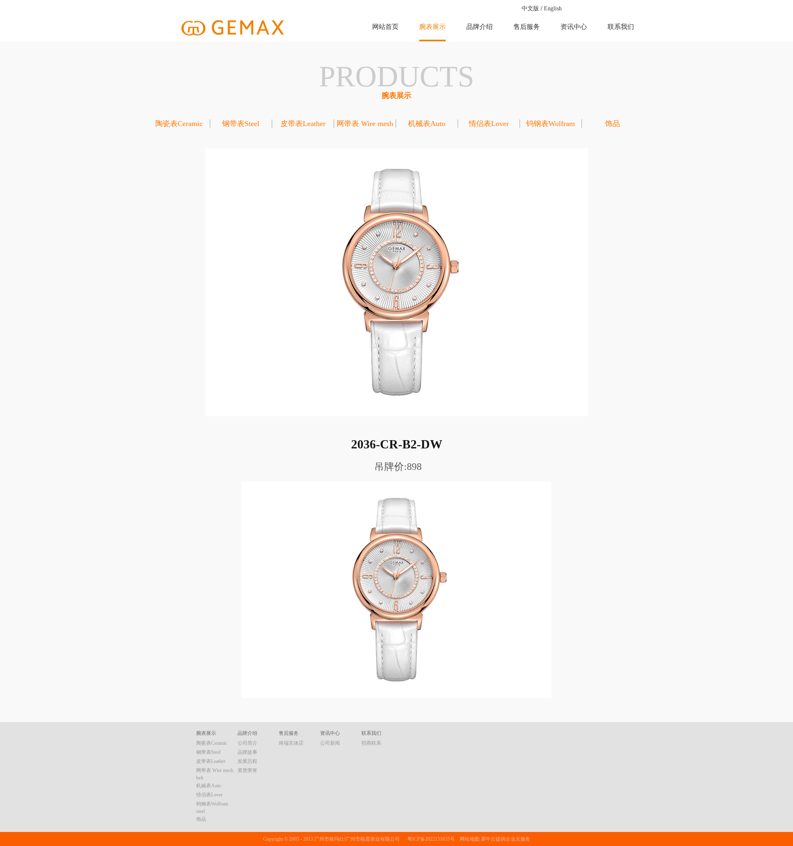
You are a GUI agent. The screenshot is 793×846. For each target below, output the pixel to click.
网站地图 (468, 839)
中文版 (530, 8)
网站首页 (385, 26)
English (553, 8)
